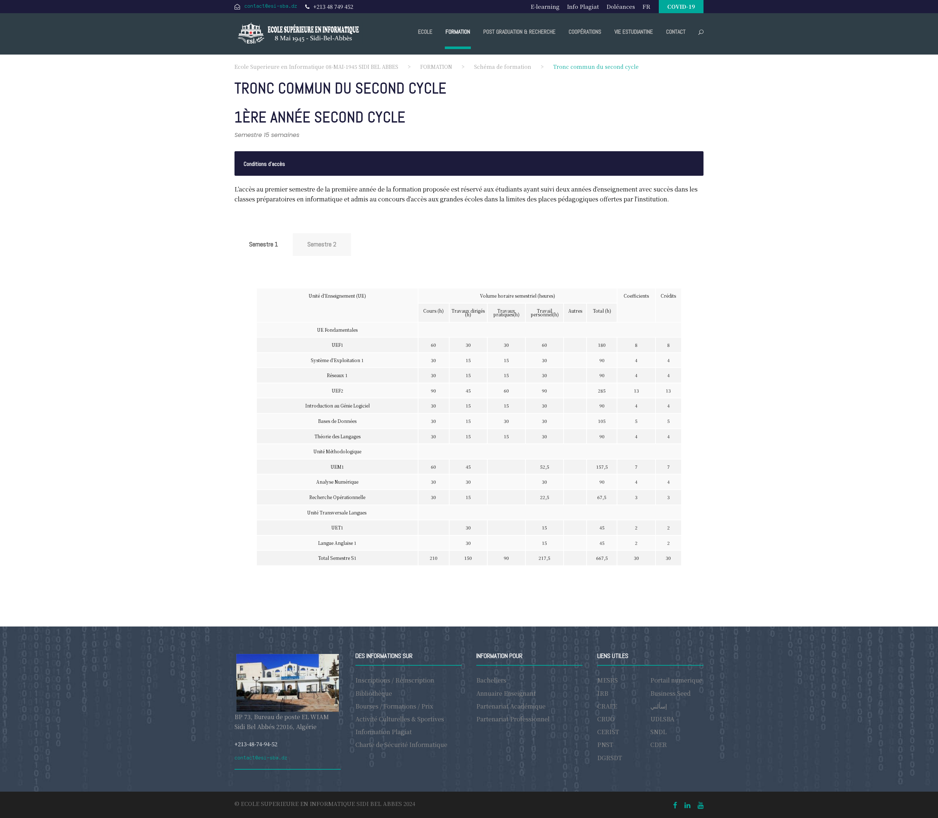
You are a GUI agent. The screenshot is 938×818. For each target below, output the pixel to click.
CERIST (608, 732)
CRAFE (607, 706)
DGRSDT (609, 758)
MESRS (607, 680)
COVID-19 (681, 6)
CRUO (605, 719)
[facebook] (675, 805)
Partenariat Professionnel (513, 719)
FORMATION (458, 32)
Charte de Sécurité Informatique (401, 744)
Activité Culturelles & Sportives (399, 719)
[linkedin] (687, 805)
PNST (605, 744)
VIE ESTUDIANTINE (633, 32)
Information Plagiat (383, 732)
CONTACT (676, 32)
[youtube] (701, 805)
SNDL (658, 732)
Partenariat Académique (511, 706)
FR (646, 6)
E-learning (545, 6)
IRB (602, 693)
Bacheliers (491, 680)
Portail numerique (676, 680)
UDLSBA (662, 719)
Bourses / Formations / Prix (394, 706)
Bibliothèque (373, 693)
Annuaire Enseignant (506, 693)
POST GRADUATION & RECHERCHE (519, 32)
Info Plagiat (583, 6)
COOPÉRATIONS (585, 32)
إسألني (658, 706)
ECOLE (425, 32)
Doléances (620, 6)
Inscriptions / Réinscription (394, 680)
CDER (658, 744)
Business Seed (670, 693)
